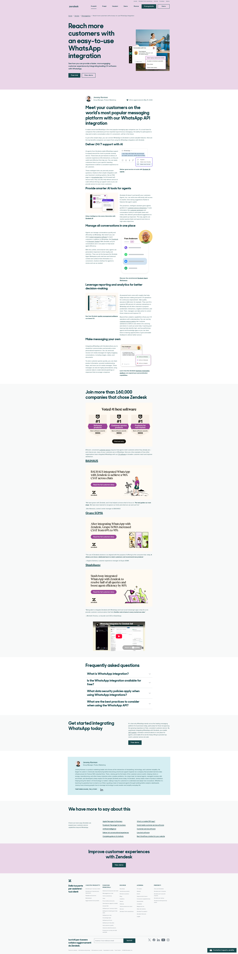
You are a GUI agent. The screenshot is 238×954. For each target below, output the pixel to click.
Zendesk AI (89, 218)
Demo (126, 6)
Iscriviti (129, 941)
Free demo (135, 742)
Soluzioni (115, 6)
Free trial (74, 75)
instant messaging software (98, 237)
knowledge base (97, 177)
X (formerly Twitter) (93, 241)
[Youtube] (163, 939)
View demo (88, 75)
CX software (122, 454)
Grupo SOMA (94, 513)
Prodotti (93, 6)
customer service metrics (128, 321)
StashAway (93, 565)
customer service (104, 450)
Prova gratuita (149, 6)
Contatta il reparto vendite (223, 950)
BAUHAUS (92, 461)
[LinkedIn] (101, 789)
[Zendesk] (69, 884)
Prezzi (104, 6)
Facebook (115, 239)
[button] (116, 674)
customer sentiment (136, 210)
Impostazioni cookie (108, 950)
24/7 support (132, 732)
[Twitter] (149, 939)
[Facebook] (153, 939)
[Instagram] (168, 939)
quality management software (108, 316)
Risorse (136, 6)
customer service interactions (137, 208)
